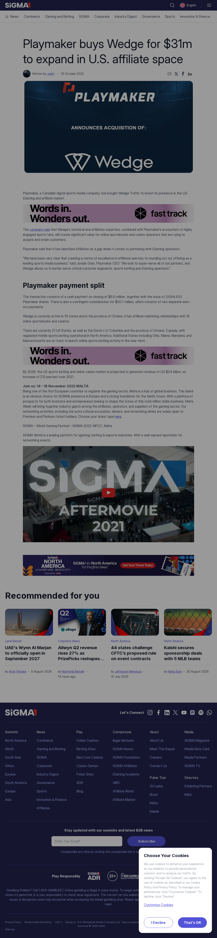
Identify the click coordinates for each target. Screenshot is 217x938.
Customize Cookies (158, 905)
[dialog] (108, 469)
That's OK (192, 922)
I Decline (158, 922)
